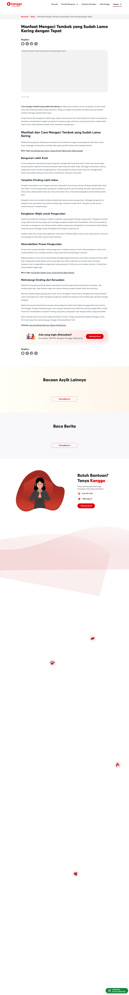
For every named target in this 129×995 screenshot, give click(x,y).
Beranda (55, 4)
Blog (33, 17)
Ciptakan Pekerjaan (88, 4)
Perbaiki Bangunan (68, 4)
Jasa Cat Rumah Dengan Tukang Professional (47, 325)
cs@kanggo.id (87, 499)
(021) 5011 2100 (87, 493)
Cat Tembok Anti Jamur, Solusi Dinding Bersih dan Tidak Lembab (57, 151)
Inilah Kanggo (105, 4)
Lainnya (116, 4)
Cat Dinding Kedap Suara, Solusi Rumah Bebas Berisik (52, 272)
